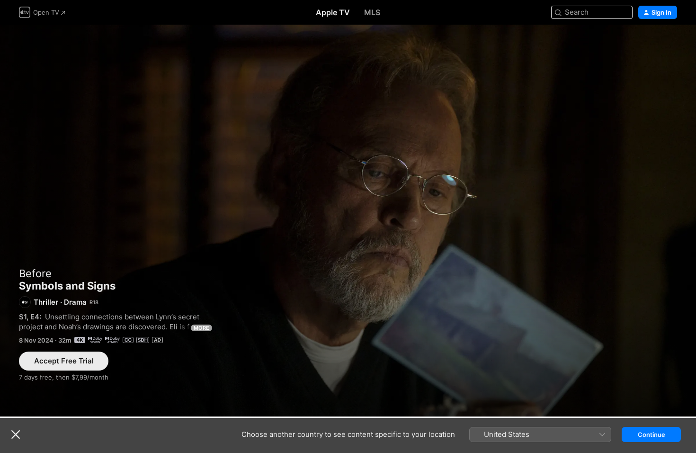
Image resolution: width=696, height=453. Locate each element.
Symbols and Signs (348, 221)
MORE (201, 328)
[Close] (15, 434)
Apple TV (333, 12)
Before (35, 273)
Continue (651, 434)
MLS (372, 12)
